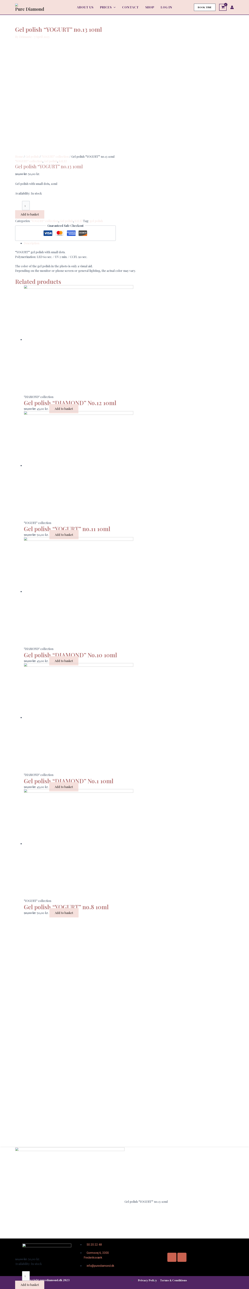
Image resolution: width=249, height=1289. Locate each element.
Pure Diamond (29, 9)
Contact (130, 7)
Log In (166, 7)
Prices (106, 7)
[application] (114, 7)
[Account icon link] (232, 7)
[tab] (129, 243)
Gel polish (32, 156)
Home (19, 156)
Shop (149, 7)
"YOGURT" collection (55, 156)
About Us (85, 7)
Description (31, 243)
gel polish (96, 221)
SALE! (63, 161)
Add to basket (30, 214)
